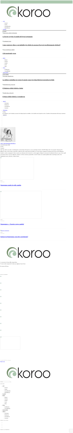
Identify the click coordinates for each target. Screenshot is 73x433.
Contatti (6, 418)
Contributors (7, 106)
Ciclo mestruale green (9, 53)
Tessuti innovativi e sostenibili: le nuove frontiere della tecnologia (20, 327)
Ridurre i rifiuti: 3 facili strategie (10, 300)
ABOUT (4, 101)
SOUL (4, 405)
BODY (4, 58)
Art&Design (7, 69)
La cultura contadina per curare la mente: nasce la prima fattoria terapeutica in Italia (28, 80)
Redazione (7, 104)
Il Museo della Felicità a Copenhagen (14, 96)
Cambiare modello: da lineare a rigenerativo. (14, 307)
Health (6, 63)
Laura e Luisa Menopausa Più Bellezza (7, 143)
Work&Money (7, 27)
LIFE (4, 21)
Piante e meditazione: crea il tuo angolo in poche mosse (17, 314)
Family (6, 24)
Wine (6, 66)
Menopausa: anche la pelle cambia (10, 185)
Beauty (1, 180)
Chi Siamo (7, 103)
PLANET (4, 29)
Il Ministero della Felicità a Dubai (13, 88)
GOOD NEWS (5, 72)
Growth (6, 387)
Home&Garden (7, 26)
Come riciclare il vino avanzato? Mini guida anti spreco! (17, 353)
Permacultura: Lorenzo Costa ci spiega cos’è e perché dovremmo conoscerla (23, 287)
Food (6, 64)
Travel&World (7, 408)
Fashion (6, 61)
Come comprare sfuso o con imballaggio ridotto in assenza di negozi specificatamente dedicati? (32, 45)
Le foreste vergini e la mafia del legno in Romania (18, 36)
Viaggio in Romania (6, 320)
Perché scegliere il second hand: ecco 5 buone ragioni (16, 293)
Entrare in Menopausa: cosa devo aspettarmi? (14, 237)
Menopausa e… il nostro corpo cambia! (12, 224)
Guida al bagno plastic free (8, 280)
